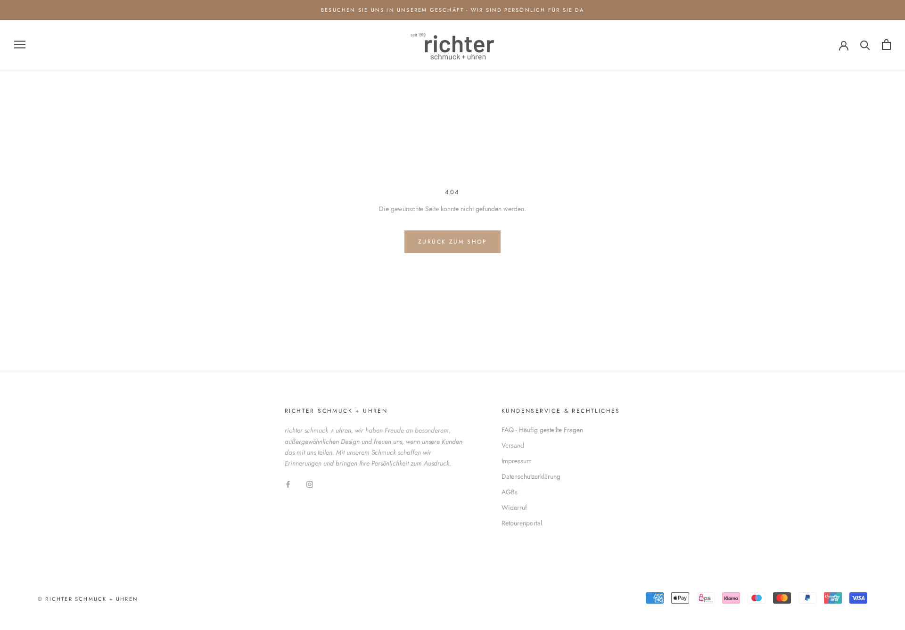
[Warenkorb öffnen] (886, 44)
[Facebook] (288, 483)
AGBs (510, 492)
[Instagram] (309, 483)
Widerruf (514, 507)
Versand (513, 445)
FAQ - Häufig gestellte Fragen (542, 429)
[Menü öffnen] (19, 45)
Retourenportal (522, 523)
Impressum (517, 461)
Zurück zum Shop (452, 241)
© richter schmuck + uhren (88, 599)
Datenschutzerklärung (531, 476)
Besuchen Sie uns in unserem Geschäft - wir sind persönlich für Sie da (452, 10)
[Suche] (865, 44)
